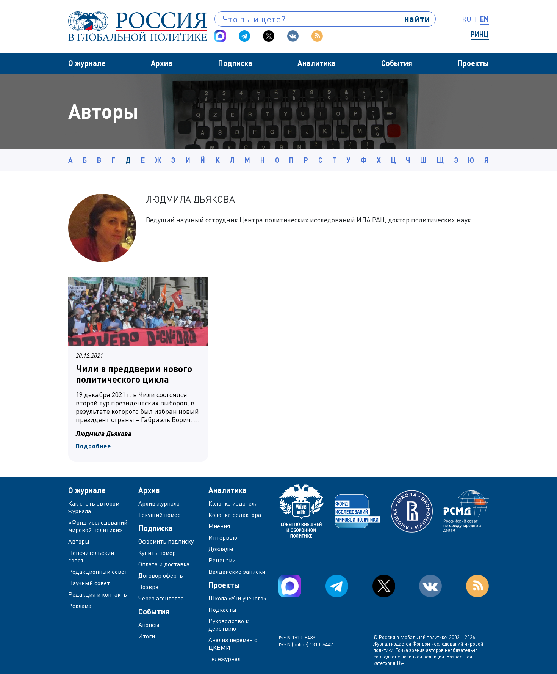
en (484, 19)
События (396, 63)
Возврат (149, 587)
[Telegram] (244, 36)
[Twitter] (268, 36)
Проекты (473, 63)
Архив (161, 63)
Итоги (146, 636)
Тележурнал (224, 659)
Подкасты (222, 609)
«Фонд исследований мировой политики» (97, 526)
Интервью (222, 537)
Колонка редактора (234, 514)
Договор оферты (161, 575)
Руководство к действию (228, 624)
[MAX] (220, 36)
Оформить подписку (166, 541)
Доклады (220, 549)
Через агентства (161, 598)
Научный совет (89, 583)
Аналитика (316, 63)
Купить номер (157, 552)
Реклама (79, 606)
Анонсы (149, 624)
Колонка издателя (233, 503)
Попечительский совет (91, 556)
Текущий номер (159, 514)
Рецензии (222, 560)
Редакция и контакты (98, 594)
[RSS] (317, 36)
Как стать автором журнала (93, 507)
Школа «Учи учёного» (237, 598)
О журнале (87, 63)
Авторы (78, 541)
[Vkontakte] (293, 36)
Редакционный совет (97, 571)
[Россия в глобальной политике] (137, 26)
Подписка (235, 63)
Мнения (219, 526)
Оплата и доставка (163, 564)
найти (417, 18)
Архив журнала (159, 503)
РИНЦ (480, 34)
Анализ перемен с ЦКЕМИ (232, 643)
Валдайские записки (236, 571)
